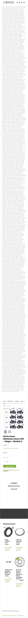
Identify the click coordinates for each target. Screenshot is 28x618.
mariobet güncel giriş (22, 27)
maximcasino (4, 127)
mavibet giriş (13, 299)
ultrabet (21, 60)
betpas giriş (19, 117)
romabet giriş (10, 131)
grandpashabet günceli (6, 369)
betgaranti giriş (13, 265)
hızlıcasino (12, 132)
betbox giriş (23, 257)
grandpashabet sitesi (6, 360)
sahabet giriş (6, 190)
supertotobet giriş (17, 227)
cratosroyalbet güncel (15, 261)
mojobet (17, 258)
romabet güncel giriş (19, 325)
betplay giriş (18, 47)
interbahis (4, 161)
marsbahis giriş (5, 10)
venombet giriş (12, 49)
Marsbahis (17, 256)
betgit (16, 73)
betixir (12, 40)
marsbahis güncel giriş (11, 47)
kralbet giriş (4, 47)
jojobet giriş (15, 10)
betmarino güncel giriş (16, 251)
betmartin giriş (16, 151)
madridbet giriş (18, 7)
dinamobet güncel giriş (19, 69)
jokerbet (3, 108)
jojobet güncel (22, 20)
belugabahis (14, 126)
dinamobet (4, 182)
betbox (21, 242)
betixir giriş (10, 308)
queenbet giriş (15, 366)
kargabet (21, 258)
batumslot (12, 79)
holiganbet (4, 41)
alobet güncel (12, 139)
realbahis (22, 58)
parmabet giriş (16, 60)
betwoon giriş (4, 96)
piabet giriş (4, 121)
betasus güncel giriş (17, 157)
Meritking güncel (7, 40)
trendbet (10, 39)
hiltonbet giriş (13, 62)
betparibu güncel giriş (13, 35)
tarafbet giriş (17, 6)
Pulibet (3, 65)
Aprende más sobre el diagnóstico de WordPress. (13, 615)
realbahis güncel (13, 52)
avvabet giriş (12, 136)
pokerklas (17, 48)
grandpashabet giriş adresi (7, 174)
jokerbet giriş (17, 79)
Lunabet (13, 199)
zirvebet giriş (16, 347)
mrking (7, 44)
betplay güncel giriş (16, 87)
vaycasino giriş (5, 69)
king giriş (7, 219)
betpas (20, 28)
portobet (15, 180)
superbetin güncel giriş (9, 334)
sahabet (3, 100)
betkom (6, 20)
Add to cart (9, 466)
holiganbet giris (18, 297)
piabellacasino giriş (16, 89)
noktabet (6, 134)
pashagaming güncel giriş (11, 353)
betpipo (12, 108)
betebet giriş (19, 30)
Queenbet (8, 75)
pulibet (9, 118)
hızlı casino (13, 119)
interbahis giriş (13, 117)
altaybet (7, 22)
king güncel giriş (18, 102)
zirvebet (3, 22)
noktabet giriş (10, 335)
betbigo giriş (12, 297)
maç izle (13, 114)
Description (14, 483)
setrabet (11, 84)
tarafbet (10, 32)
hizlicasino (8, 100)
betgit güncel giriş (5, 139)
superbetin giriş (5, 210)
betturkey (13, 127)
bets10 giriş (22, 22)
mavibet (12, 96)
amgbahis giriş (22, 95)
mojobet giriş (13, 369)
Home (4, 401)
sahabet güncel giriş (13, 61)
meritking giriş (13, 111)
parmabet (19, 158)
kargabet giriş (21, 63)
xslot (5, 365)
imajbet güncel (18, 127)
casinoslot (16, 359)
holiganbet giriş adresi (21, 210)
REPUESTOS (10, 401)
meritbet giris (6, 18)
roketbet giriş (12, 153)
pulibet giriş (8, 70)
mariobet (9, 206)
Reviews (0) (14, 489)
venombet (24, 32)
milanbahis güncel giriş (10, 191)
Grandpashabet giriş (11, 140)
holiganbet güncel (8, 87)
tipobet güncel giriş (11, 82)
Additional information (14, 486)
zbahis (12, 118)
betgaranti (12, 193)
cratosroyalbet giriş (21, 41)
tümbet (3, 388)
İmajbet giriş (4, 188)
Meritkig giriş (10, 154)
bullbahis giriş (22, 6)
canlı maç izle (5, 67)
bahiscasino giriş (20, 352)
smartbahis (10, 342)
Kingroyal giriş (4, 166)
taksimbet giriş (21, 295)
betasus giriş (14, 83)
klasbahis (13, 45)
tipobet (3, 15)
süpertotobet (12, 160)
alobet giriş (11, 17)
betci (16, 23)
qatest (23, 361)
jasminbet (4, 382)
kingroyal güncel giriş (6, 105)
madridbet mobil (22, 74)
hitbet (3, 279)
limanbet (3, 277)
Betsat (16, 108)
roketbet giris (20, 271)
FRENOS (17, 401)
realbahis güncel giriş (8, 31)
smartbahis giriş (17, 197)
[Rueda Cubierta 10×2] (8, 531)
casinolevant (7, 310)
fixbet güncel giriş (14, 28)
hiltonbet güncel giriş (20, 209)
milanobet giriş (8, 325)
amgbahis (6, 305)
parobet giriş (15, 43)
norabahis (4, 180)
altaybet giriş (4, 141)
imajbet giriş (20, 35)
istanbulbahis (4, 170)
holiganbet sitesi (5, 61)
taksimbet (4, 11)
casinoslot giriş (17, 106)
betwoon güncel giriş (9, 93)
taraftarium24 (21, 43)
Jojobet (8, 50)
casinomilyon (4, 115)
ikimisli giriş (12, 102)
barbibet (3, 347)
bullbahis (13, 166)
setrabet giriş (11, 37)
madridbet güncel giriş (7, 158)
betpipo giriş (13, 316)
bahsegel (6, 91)
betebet (15, 104)
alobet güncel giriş (5, 102)
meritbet (20, 44)
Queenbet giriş (21, 340)
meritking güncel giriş (14, 379)
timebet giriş (18, 100)
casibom (12, 11)
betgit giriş (15, 148)
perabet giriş (4, 113)
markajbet (4, 19)
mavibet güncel (7, 135)
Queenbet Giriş (10, 130)
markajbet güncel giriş (10, 161)
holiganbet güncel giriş (19, 294)
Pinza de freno (16, 470)
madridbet (10, 10)
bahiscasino (10, 238)
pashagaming (17, 219)
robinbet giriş (4, 287)
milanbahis (14, 19)
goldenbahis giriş (20, 101)
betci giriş (22, 54)
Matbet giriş (8, 7)
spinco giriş (21, 9)
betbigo (23, 322)
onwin (3, 93)
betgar (9, 166)
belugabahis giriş (14, 178)
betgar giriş (9, 195)
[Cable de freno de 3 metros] (19, 531)
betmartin (18, 214)
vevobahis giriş (16, 169)
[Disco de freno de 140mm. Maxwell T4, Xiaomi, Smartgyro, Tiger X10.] (19, 561)
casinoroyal (18, 153)
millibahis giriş (4, 308)
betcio (3, 87)
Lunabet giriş (11, 219)
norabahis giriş (21, 56)
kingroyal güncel (10, 36)
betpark (3, 326)
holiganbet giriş (5, 39)
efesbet (5, 9)
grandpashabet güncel (12, 170)
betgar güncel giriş (8, 65)
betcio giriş (13, 73)
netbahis (11, 190)
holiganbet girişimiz (20, 14)
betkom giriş (20, 104)
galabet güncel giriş (19, 167)
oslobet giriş (21, 162)
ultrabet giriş (10, 9)
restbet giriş (11, 20)
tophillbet (7, 309)
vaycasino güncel (6, 76)
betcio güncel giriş (14, 115)
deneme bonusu (21, 40)
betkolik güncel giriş (20, 234)
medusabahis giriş (17, 154)
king (14, 13)
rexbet (18, 31)
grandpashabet (13, 78)
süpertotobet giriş (16, 130)
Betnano (5, 249)
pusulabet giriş (11, 67)
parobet (3, 44)
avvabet (14, 373)
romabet (8, 264)
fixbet (6, 63)
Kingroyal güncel (5, 343)
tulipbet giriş (19, 141)
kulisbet (20, 212)
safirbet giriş (19, 381)
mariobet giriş (14, 39)
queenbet (6, 338)
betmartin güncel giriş (20, 160)
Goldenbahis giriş (10, 106)
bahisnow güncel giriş (9, 213)
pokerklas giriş (20, 145)
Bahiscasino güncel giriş (20, 360)
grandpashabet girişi (20, 111)
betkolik (8, 239)
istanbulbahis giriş (8, 15)
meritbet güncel (23, 70)
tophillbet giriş (12, 22)
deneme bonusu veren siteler (7, 60)
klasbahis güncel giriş (13, 26)
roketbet (8, 179)
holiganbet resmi (12, 125)
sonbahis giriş (16, 95)
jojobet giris (15, 330)
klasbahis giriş (15, 121)
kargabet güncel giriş (11, 171)
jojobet (9, 45)
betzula (3, 7)
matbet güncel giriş (10, 98)
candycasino (4, 238)
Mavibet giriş (6, 109)
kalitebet (6, 58)
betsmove (7, 223)
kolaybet (16, 11)
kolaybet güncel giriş (6, 117)
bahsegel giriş (13, 216)
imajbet (13, 80)
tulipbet (14, 348)
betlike (21, 147)
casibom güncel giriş (20, 131)
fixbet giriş (19, 53)
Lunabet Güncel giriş (12, 187)
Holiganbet (8, 88)
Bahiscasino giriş (13, 173)
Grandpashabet (19, 316)
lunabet (16, 45)
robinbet (3, 70)
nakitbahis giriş (5, 283)
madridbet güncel (5, 232)
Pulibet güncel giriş (11, 167)
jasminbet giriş (7, 378)
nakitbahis (16, 74)
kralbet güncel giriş (14, 63)
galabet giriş (11, 44)
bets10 (3, 213)
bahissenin (19, 173)
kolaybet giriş (14, 92)
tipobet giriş (13, 192)
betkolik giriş (4, 206)
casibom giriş (16, 18)
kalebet (18, 85)
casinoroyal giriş (9, 89)
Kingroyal (22, 128)
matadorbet (5, 33)
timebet (5, 80)
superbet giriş (11, 283)
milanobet (20, 93)
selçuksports (16, 327)
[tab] (14, 483)
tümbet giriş (4, 361)
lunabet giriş (14, 30)
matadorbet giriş (5, 35)
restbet (19, 10)
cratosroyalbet (11, 69)
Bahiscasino (13, 209)
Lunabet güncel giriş (8, 292)
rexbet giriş (17, 191)
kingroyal (11, 18)
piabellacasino (5, 30)
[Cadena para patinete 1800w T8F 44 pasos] (8, 561)
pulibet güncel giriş (22, 144)
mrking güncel (16, 20)
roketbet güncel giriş (9, 221)
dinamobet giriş (7, 175)
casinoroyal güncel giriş (11, 33)
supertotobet (20, 26)
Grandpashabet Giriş (14, 76)
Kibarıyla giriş (9, 236)
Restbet (20, 17)
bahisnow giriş (20, 223)
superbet (10, 177)
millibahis (9, 80)
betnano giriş (12, 109)
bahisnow (23, 117)
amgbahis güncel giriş (7, 28)
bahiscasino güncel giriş (6, 92)
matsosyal (11, 197)
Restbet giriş (18, 301)
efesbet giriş (19, 33)
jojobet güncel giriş (5, 49)
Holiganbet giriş (7, 119)
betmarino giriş (19, 52)
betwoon (15, 37)
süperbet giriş (14, 208)
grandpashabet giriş (20, 13)
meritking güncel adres (12, 58)
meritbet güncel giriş (22, 113)
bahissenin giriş (5, 37)
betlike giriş (22, 243)
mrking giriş (17, 70)
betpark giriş (14, 85)
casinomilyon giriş (19, 125)
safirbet (16, 212)
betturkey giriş (9, 235)
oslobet (7, 326)
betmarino (17, 22)
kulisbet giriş (20, 76)
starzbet (3, 225)
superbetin (20, 36)
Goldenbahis (4, 27)
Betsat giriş (11, 326)
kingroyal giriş (9, 19)
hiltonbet (8, 73)
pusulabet (19, 83)
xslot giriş (8, 23)
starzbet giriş (15, 9)
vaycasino (13, 7)
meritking (23, 10)
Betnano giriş (15, 32)
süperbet (17, 49)
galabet (3, 83)
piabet (21, 338)
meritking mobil (19, 291)
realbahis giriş (4, 45)
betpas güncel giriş (9, 247)
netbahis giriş (4, 104)
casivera (3, 247)
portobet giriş (12, 100)
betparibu (20, 57)
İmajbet (15, 275)
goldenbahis (23, 149)
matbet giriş (21, 11)
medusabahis (14, 158)
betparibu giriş (20, 178)
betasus (9, 126)
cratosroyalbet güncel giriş (12, 113)
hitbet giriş (9, 199)
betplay (15, 40)
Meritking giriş (16, 97)
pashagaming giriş (21, 205)
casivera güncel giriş (19, 171)
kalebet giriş (16, 17)
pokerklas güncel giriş (10, 71)
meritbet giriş (10, 13)
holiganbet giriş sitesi (21, 170)
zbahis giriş (4, 97)
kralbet (3, 6)
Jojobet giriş (23, 62)
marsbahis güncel (5, 26)
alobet (9, 63)
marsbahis (6, 17)
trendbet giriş (13, 135)
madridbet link (9, 114)
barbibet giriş (22, 275)
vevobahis (4, 73)
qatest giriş (22, 82)
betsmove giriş (15, 295)
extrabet (11, 151)
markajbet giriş (13, 183)
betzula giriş (13, 24)
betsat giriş (8, 11)
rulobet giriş (4, 130)
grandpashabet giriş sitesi (10, 313)
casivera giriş (21, 282)
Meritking (4, 89)
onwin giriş (17, 281)
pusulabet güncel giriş (6, 53)
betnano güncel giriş (6, 164)
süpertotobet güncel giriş (14, 282)
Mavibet (10, 295)
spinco (5, 252)
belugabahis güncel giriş (21, 217)
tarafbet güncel (17, 67)
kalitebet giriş (15, 235)
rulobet (12, 53)
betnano (18, 19)
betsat (3, 20)
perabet (11, 95)
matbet (6, 43)
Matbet (3, 63)
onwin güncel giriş (9, 271)
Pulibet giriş (13, 336)
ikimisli (17, 192)
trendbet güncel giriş (21, 346)
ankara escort (4, 167)
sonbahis (4, 214)
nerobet (5, 187)
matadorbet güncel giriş (9, 6)
